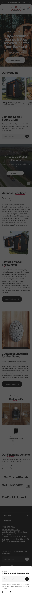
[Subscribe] (27, 579)
